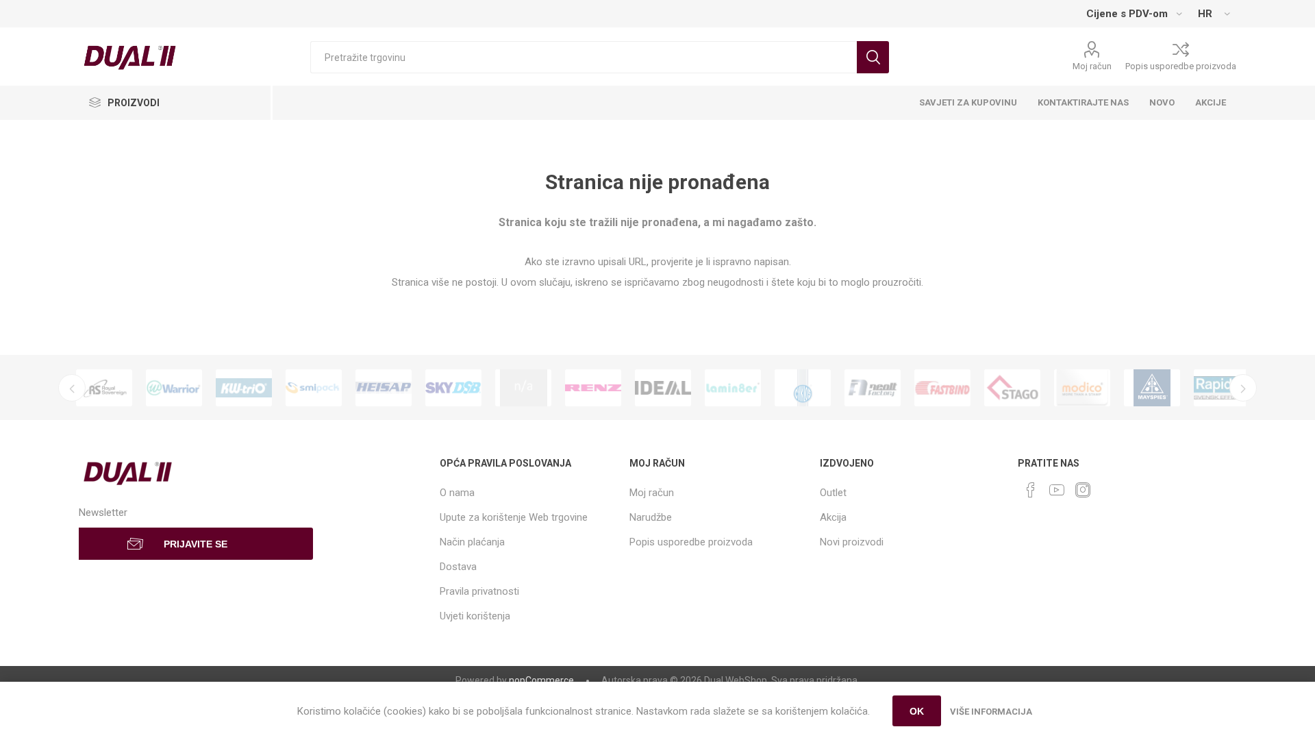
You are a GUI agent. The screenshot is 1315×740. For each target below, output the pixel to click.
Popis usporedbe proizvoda (1180, 66)
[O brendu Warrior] (174, 387)
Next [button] (1243, 388)
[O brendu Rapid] (1222, 387)
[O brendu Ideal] (663, 387)
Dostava (458, 566)
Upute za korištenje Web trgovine (514, 517)
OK (917, 711)
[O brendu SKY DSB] (453, 387)
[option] (104, 387)
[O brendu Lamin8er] (733, 387)
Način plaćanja (472, 542)
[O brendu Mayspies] (1152, 387)
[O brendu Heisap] (383, 387)
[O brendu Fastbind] (942, 387)
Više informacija (991, 711)
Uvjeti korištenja (475, 616)
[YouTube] (1057, 490)
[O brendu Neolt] (872, 387)
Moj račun (1092, 66)
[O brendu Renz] (593, 387)
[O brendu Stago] (1012, 387)
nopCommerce (541, 680)
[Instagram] (1083, 490)
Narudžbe (650, 517)
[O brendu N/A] (523, 387)
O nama (457, 492)
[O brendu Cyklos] (803, 387)
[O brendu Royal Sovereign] (104, 387)
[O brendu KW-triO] (244, 387)
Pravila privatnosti (479, 591)
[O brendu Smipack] (314, 387)
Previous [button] (72, 388)
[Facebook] (1031, 490)
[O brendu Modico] (1082, 387)
